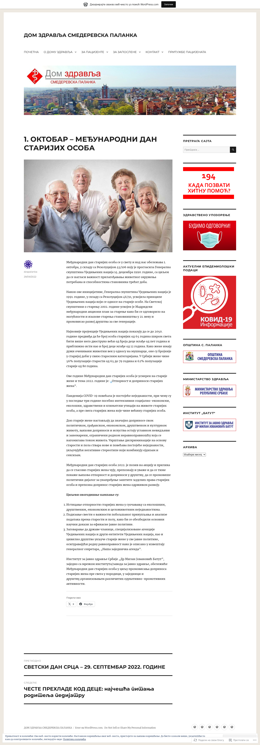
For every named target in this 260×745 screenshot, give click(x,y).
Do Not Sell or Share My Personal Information (130, 727)
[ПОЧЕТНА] (195, 727)
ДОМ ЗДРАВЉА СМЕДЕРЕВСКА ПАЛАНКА (80, 35)
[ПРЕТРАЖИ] (233, 150)
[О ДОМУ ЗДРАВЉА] (202, 727)
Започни (168, 4)
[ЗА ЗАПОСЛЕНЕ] (217, 727)
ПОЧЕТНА (31, 52)
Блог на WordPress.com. (89, 727)
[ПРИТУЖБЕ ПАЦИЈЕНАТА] (232, 727)
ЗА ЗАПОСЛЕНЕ (125, 52)
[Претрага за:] (206, 149)
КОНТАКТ (152, 52)
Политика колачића (74, 739)
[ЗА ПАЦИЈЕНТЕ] (209, 727)
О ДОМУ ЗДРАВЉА (58, 52)
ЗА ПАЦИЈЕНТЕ (92, 52)
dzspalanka (30, 271)
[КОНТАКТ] (224, 727)
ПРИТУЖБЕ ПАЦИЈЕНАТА (187, 52)
